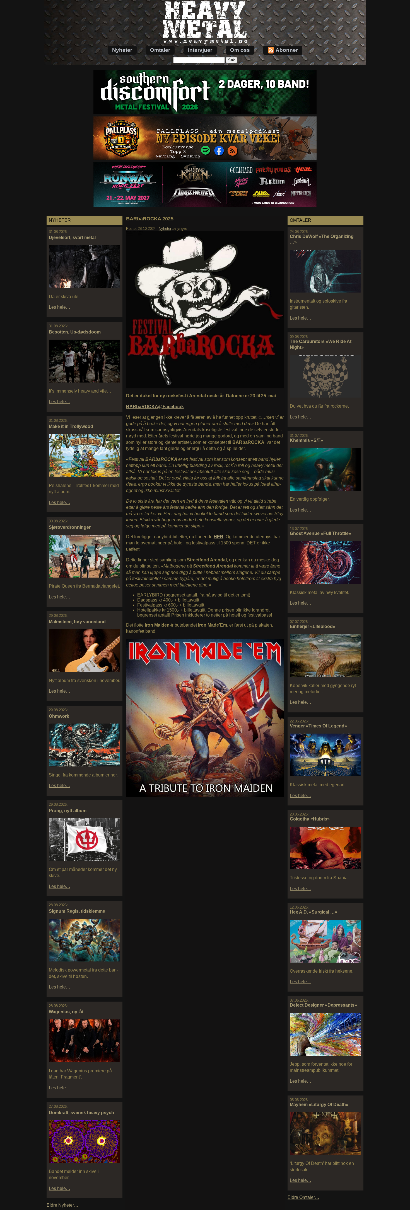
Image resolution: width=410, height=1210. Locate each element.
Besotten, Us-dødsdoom (75, 332)
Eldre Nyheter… (62, 1205)
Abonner (287, 50)
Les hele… (59, 307)
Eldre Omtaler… (303, 1197)
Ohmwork (59, 716)
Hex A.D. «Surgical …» (313, 912)
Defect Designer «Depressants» (323, 1005)
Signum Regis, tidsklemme (77, 911)
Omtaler (160, 50)
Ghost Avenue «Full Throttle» (320, 533)
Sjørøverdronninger (70, 527)
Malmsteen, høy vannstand (77, 621)
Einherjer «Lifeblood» (312, 626)
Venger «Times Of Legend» (318, 726)
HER (218, 536)
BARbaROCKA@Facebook (155, 406)
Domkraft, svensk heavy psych (81, 1112)
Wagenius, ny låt (66, 1011)
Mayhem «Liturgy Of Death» (319, 1104)
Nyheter (122, 50)
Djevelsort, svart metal (72, 237)
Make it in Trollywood (71, 426)
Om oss (240, 50)
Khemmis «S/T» (306, 440)
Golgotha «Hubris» (310, 819)
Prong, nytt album (67, 810)
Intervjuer (200, 50)
